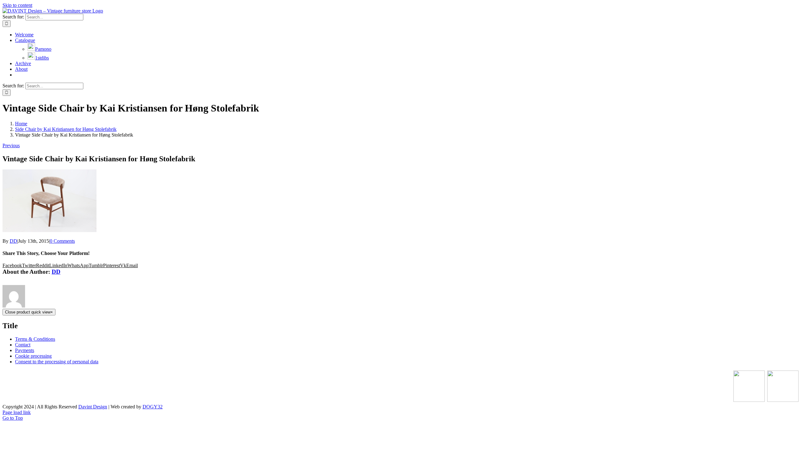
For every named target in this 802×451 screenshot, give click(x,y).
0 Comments (62, 241)
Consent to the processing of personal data (56, 361)
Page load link (17, 412)
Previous (11, 145)
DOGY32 (153, 406)
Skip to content (17, 5)
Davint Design (92, 406)
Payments (24, 350)
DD (13, 241)
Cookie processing (33, 356)
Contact (22, 344)
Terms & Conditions (35, 339)
